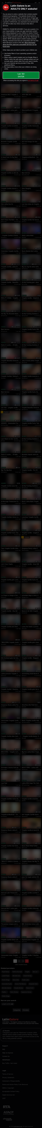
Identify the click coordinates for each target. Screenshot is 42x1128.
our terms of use (33, 80)
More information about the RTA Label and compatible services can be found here (20, 44)
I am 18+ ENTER (21, 75)
